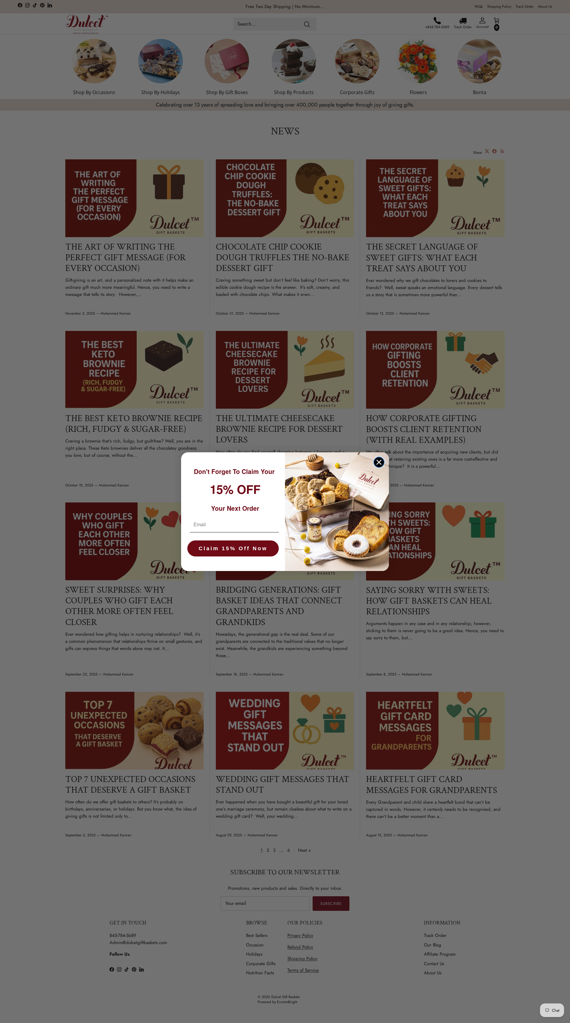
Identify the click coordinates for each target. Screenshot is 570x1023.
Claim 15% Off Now (233, 548)
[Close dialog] (379, 462)
